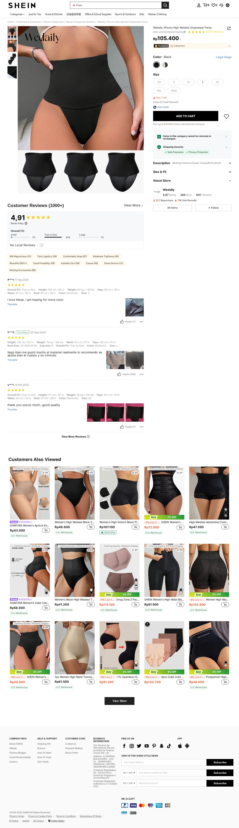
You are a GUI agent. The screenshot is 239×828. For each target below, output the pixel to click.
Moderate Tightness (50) (106, 256)
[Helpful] (122, 321)
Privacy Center (16, 816)
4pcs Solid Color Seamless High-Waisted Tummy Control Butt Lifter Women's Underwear (164, 676)
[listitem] (29, 502)
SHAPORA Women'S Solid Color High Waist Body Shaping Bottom (30, 602)
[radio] (156, 65)
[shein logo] (21, 5)
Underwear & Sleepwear (28, 22)
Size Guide (43, 761)
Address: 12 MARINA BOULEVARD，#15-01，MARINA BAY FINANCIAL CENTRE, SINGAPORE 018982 (104, 761)
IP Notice (13, 821)
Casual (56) (92, 263)
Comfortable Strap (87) (75, 256)
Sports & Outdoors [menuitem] (125, 14)
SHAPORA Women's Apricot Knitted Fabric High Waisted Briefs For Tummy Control (30, 525)
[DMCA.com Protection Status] (133, 812)
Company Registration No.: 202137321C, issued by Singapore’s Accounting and (104, 774)
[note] (19, 536)
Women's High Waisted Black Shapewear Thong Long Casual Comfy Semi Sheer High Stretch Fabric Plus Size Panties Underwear (75, 522)
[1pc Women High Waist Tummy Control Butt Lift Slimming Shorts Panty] (75, 647)
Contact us (70, 744)
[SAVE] (226, 116)
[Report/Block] (141, 321)
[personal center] (199, 5)
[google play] (187, 747)
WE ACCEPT (128, 799)
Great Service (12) (113, 263)
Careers (13, 761)
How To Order (44, 753)
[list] (147, 746)
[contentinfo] (177, 805)
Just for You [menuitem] (35, 14)
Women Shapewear (54, 22)
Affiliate (13, 748)
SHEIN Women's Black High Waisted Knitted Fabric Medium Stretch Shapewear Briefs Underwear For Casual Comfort (30, 676)
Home (10, 22)
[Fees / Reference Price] (180, 39)
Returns (41, 748)
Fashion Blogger (17, 753)
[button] (221, 5)
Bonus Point (71, 753)
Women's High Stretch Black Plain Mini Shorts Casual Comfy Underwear (119, 522)
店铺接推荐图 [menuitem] (73, 14)
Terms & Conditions (66, 816)
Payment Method (74, 748)
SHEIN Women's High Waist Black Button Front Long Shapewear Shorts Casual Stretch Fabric (164, 599)
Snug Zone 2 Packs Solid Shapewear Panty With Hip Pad (119, 599)
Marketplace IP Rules (91, 816)
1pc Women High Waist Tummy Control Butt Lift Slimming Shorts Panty (75, 676)
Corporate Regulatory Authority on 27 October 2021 (105, 784)
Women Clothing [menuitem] (157, 14)
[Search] (165, 5)
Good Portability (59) (44, 263)
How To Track (44, 757)
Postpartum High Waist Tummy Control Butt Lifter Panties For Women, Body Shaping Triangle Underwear (209, 676)
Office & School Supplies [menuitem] (98, 14)
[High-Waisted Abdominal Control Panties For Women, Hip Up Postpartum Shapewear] (209, 493)
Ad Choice (38, 821)
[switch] (40, 245)
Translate (12, 304)
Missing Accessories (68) (23, 270)
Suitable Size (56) (70, 263)
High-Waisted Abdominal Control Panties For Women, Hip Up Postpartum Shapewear (209, 522)
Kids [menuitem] (141, 14)
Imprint (25, 821)
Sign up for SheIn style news (139, 756)
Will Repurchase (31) (20, 256)
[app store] (180, 747)
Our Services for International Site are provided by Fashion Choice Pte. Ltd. (103, 749)
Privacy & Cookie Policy (40, 816)
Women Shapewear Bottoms (80, 22)
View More (120, 700)
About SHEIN (16, 744)
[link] (206, 5)
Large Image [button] (224, 57)
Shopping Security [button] (173, 147)
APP (179, 739)
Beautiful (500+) (18, 263)
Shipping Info (44, 744)
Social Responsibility (20, 757)
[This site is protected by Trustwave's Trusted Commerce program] (124, 812)
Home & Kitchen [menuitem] (54, 14)
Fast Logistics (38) (47, 256)
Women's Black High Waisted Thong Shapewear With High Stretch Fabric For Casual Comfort (75, 599)
